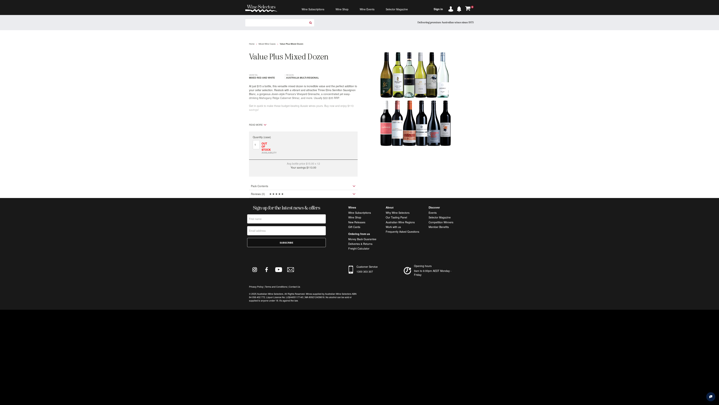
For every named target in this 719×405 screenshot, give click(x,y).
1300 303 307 (365, 271)
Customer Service (367, 266)
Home (251, 43)
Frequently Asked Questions (402, 231)
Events (433, 212)
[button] (460, 8)
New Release (356, 222)
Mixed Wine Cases (267, 43)
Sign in (438, 9)
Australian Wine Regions (400, 222)
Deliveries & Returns (360, 244)
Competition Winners (441, 222)
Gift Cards (354, 227)
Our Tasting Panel (396, 217)
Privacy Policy (256, 286)
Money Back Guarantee (362, 239)
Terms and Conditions (276, 286)
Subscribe (286, 242)
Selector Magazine (440, 217)
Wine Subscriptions (359, 212)
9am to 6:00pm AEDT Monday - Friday (432, 273)
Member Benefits (439, 227)
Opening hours (423, 266)
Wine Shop (354, 217)
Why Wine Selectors (397, 212)
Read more (256, 125)
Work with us (393, 227)
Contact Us (294, 286)
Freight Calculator (358, 248)
